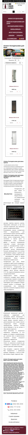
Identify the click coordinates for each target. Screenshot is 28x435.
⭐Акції (21, 38)
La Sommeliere (12, 38)
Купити (11, 91)
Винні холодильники (15, 18)
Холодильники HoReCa (15, 26)
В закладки (17, 92)
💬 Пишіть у (6, 430)
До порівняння (19, 92)
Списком (22, 63)
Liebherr (11, 35)
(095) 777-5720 (15, 1)
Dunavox (20, 35)
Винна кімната (15, 29)
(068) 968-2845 (7, 1)
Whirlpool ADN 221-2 (14, 86)
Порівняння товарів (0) (11, 62)
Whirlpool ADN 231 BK (14, 117)
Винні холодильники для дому (15, 22)
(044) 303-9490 (21, 1)
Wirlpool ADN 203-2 (14, 148)
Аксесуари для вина (15, 32)
